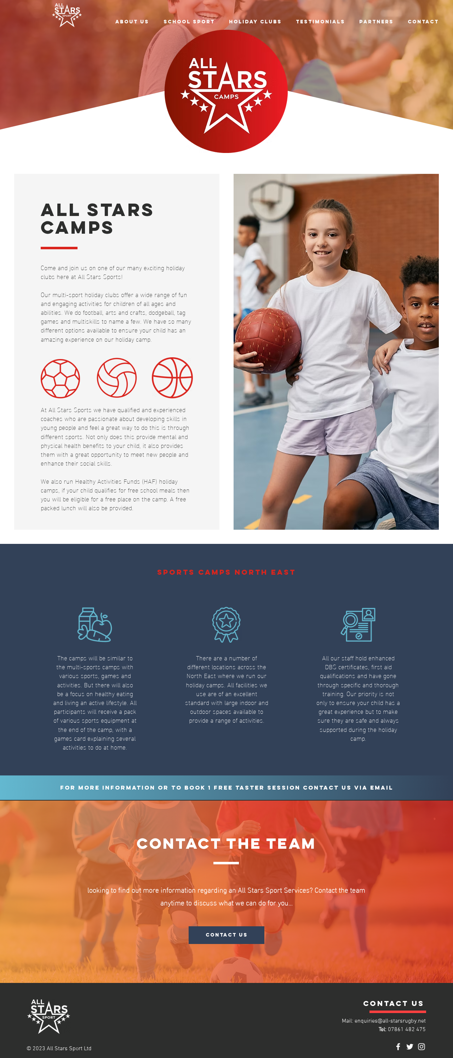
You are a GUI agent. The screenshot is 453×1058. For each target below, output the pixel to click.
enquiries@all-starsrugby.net (390, 1021)
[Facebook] (398, 1046)
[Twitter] (409, 1046)
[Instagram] (421, 1046)
